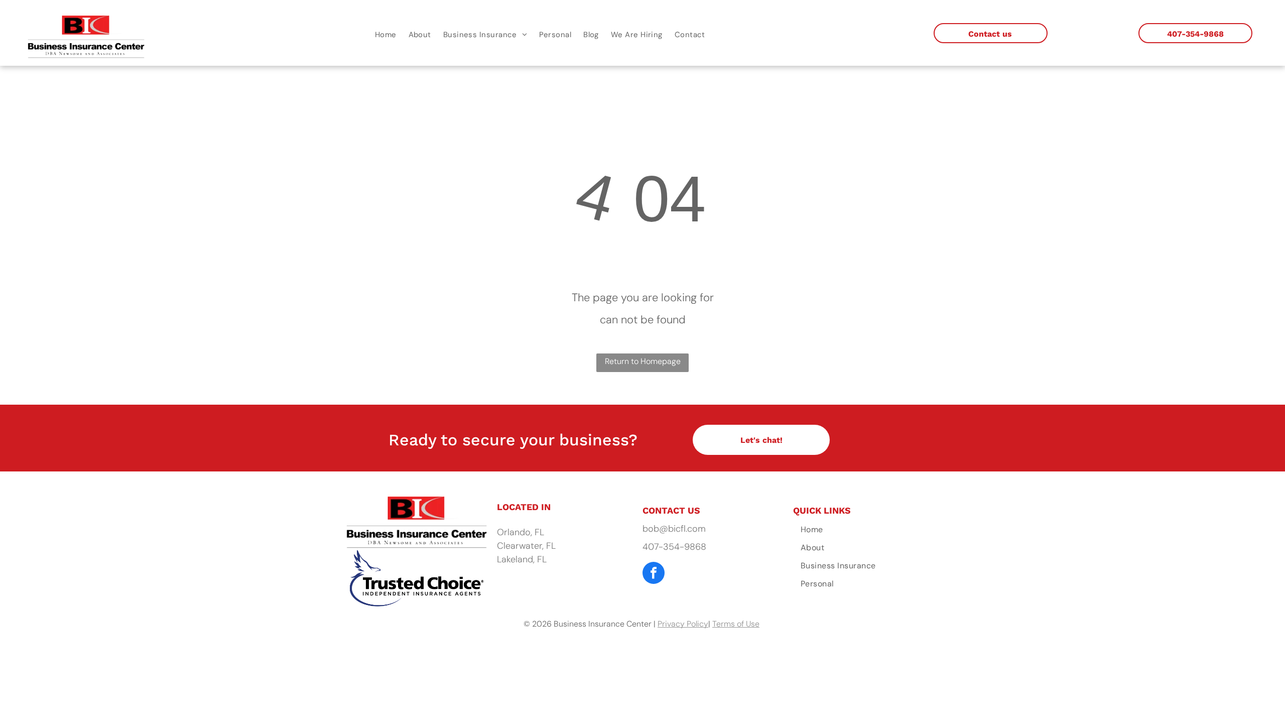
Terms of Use (735, 624)
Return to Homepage (643, 361)
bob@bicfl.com (674, 529)
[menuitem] (386, 35)
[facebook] (653, 574)
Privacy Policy (683, 624)
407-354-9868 (674, 547)
